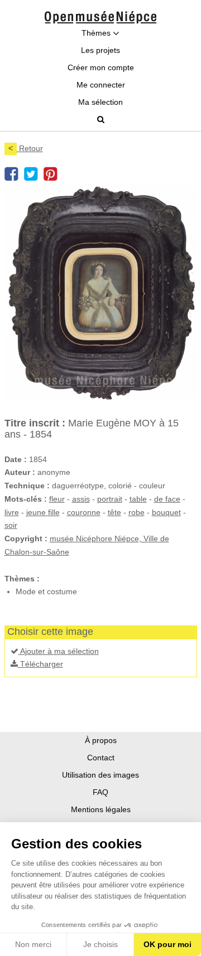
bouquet (166, 512)
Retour (25, 148)
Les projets (100, 50)
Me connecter (100, 84)
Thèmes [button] (97, 32)
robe (136, 512)
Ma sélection (100, 102)
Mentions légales (101, 809)
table (138, 498)
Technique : (27, 485)
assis (81, 498)
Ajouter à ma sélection (58, 651)
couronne (83, 512)
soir (10, 525)
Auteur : (19, 472)
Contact (100, 757)
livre (11, 512)
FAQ (100, 792)
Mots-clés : (25, 498)
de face (167, 498)
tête (114, 512)
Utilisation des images (100, 774)
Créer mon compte (101, 67)
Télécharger (40, 663)
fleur (57, 498)
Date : (15, 459)
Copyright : (25, 538)
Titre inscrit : (34, 423)
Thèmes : (22, 578)
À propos (101, 740)
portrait (109, 498)
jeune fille (43, 512)
